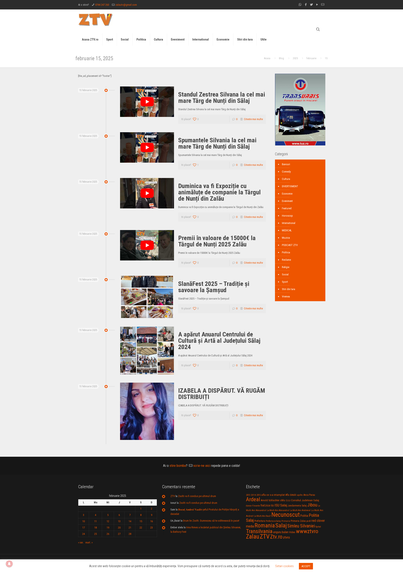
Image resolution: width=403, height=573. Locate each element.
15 (141, 521)
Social (285, 274)
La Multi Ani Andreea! (300, 510)
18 (95, 527)
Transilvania (259, 531)
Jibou (312, 505)
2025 (295, 58)
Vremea (286, 296)
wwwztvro (307, 531)
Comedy (286, 171)
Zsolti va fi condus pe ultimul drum (197, 496)
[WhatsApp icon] (300, 5)
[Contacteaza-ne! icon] (323, 5)
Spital (318, 526)
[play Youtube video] (147, 101)
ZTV (172, 496)
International (288, 223)
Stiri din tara (288, 289)
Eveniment (287, 201)
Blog (281, 58)
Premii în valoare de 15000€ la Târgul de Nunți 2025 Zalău (217, 241)
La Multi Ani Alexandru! (278, 510)
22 (141, 527)
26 (108, 533)
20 (119, 527)
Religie (285, 267)
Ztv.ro (276, 537)
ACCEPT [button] (305, 566)
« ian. (81, 542)
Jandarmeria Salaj (297, 505)
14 (130, 521)
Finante (256, 505)
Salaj (281, 525)
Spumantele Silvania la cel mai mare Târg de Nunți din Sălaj (217, 143)
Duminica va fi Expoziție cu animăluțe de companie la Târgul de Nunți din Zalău (219, 192)
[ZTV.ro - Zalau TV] (95, 19)
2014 (253, 494)
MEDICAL (287, 230)
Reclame (286, 259)
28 (130, 533)
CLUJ (288, 500)
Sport (285, 281)
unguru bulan (280, 532)
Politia (304, 516)
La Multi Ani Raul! (262, 516)
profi (308, 520)
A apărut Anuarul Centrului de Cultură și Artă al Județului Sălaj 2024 (219, 341)
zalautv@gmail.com (126, 4)
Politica (286, 252)
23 (151, 527)
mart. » (89, 542)
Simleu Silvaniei (301, 526)
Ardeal (253, 499)
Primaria (285, 521)
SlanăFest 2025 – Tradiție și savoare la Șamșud (213, 287)
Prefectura (259, 520)
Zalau (252, 536)
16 (151, 521)
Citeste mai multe (253, 119)
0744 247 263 (102, 4)
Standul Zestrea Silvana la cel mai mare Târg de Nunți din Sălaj (221, 97)
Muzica (286, 237)
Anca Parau (309, 494)
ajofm (300, 495)
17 (83, 527)
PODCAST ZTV (290, 245)
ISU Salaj (281, 505)
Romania (265, 525)
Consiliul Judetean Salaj (305, 500)
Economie (287, 193)
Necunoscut (285, 514)
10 (83, 521)
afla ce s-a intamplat (273, 494)
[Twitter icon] (311, 5)
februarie (311, 58)
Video (292, 532)
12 (108, 521)
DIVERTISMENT (290, 186)
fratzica (265, 505)
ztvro (286, 537)
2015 (258, 495)
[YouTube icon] (317, 5)
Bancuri (286, 164)
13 (119, 521)
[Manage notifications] (9, 563)
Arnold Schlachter (270, 500)
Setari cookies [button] (284, 566)
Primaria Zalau (298, 520)
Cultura (286, 179)
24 (83, 533)
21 (130, 527)
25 (95, 533)
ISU (272, 505)
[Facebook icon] (306, 5)
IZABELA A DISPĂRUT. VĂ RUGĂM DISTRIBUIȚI (221, 393)
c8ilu (282, 500)
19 (108, 527)
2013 (248, 495)
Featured (287, 208)
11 (95, 521)
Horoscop (287, 215)
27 (119, 533)
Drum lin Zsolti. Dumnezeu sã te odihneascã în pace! (211, 520)
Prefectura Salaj (273, 521)
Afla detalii (290, 494)
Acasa (267, 58)
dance (249, 505)
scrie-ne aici (201, 465)
